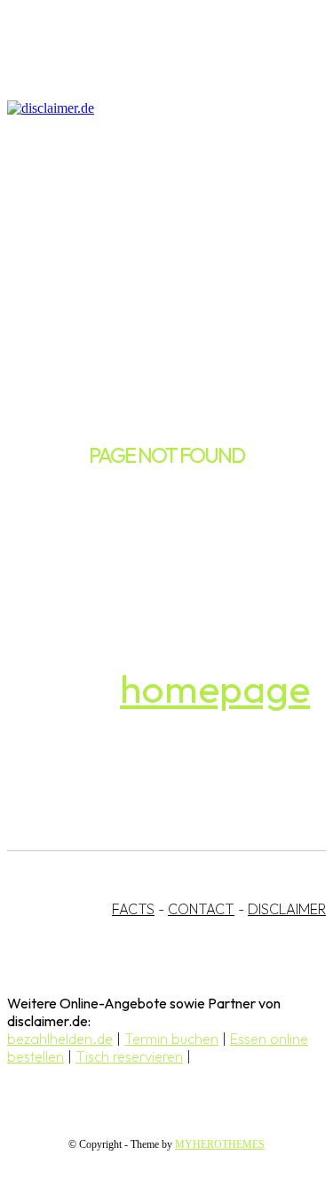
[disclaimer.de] (148, 108)
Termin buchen (171, 1039)
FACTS (133, 909)
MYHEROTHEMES (220, 1144)
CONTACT (201, 909)
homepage (215, 688)
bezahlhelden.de (60, 1039)
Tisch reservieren (129, 1056)
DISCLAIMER (287, 909)
